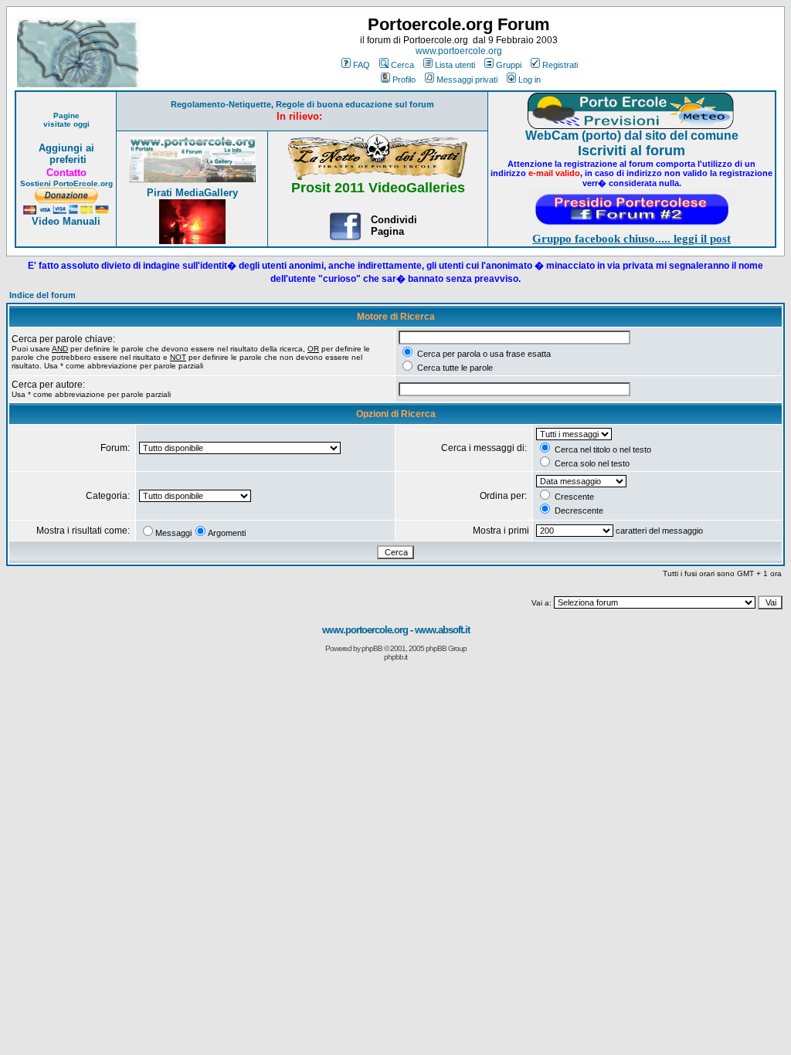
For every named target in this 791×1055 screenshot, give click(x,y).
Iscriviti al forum (631, 150)
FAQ (361, 65)
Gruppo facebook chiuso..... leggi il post (631, 238)
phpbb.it (395, 657)
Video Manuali (66, 221)
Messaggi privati (466, 79)
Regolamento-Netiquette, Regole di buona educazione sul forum (302, 104)
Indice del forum (42, 295)
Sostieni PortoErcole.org (66, 183)
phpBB (372, 648)
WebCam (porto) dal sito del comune (631, 135)
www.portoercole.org (459, 51)
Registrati (560, 65)
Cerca (402, 65)
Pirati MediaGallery (192, 192)
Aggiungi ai (66, 148)
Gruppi (508, 65)
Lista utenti (455, 65)
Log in (529, 79)
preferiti (66, 159)
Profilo (404, 79)
